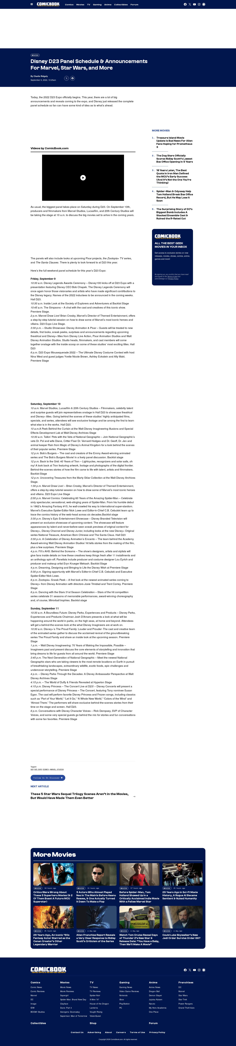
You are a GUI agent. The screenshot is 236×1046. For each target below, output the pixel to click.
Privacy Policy (173, 278)
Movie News (65, 987)
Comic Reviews (38, 991)
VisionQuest (95, 1016)
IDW (32, 1007)
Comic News (36, 987)
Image (33, 1003)
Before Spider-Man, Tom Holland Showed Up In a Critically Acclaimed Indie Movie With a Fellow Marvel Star (139, 897)
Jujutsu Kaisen (155, 999)
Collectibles (121, 4)
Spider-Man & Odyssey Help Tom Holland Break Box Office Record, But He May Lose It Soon (174, 196)
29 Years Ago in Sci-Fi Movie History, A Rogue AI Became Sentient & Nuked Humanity (180, 895)
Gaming (97, 4)
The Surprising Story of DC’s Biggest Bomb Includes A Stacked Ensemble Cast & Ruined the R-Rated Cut (174, 214)
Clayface (64, 1003)
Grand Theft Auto (186, 1007)
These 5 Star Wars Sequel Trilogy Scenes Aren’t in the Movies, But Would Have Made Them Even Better (80, 796)
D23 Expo (38, 769)
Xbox (121, 999)
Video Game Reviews (129, 991)
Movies (80, 4)
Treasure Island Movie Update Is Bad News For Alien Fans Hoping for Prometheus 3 (174, 142)
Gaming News (125, 987)
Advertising (94, 1032)
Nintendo (123, 995)
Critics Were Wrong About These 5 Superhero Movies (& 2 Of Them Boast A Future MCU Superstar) (53, 897)
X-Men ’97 (94, 999)
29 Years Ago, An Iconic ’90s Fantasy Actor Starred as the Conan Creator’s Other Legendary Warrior (51, 940)
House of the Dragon (99, 1003)
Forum (134, 4)
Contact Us (77, 1032)
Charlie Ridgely (41, 76)
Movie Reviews (67, 991)
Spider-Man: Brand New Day (73, 999)
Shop (93, 1023)
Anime (107, 4)
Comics (69, 4)
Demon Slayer (155, 995)
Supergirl (64, 995)
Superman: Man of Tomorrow (73, 1016)
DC (32, 999)
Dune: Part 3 (66, 1007)
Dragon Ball (154, 991)
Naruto (152, 1003)
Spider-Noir (95, 995)
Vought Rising (96, 1011)
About (108, 1032)
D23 (32, 769)
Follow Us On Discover (47, 777)
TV (88, 4)
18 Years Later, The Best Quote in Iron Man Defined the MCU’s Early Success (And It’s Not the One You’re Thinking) (173, 176)
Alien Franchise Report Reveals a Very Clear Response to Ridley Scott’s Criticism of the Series (96, 938)
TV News (94, 987)
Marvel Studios (57, 769)
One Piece (154, 1011)
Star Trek (183, 999)
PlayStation (124, 1003)
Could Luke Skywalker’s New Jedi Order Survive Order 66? (181, 937)
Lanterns (94, 1007)
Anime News (154, 987)
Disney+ (46, 769)
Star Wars (183, 995)
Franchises (186, 982)
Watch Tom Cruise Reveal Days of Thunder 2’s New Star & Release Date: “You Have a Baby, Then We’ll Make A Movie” (139, 940)
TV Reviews (95, 991)
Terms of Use (172, 276)
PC (120, 1007)
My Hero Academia (157, 1007)
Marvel (34, 995)
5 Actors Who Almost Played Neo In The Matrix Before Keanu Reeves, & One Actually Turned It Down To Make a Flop (96, 897)
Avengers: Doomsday (70, 1011)
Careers (121, 1032)
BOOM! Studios (38, 1011)
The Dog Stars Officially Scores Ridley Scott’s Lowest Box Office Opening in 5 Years (174, 158)
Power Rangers (186, 1003)
